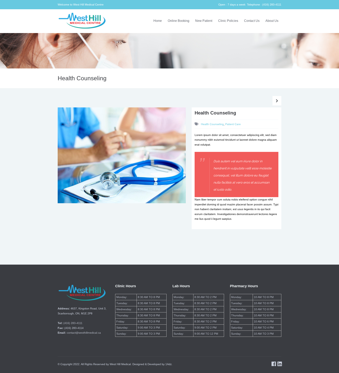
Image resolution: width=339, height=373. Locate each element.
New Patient (203, 20)
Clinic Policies (228, 20)
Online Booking (178, 20)
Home (157, 20)
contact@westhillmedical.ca (84, 332)
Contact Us (252, 20)
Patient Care (233, 124)
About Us (271, 20)
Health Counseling (212, 124)
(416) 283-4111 (72, 323)
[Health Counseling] (122, 155)
